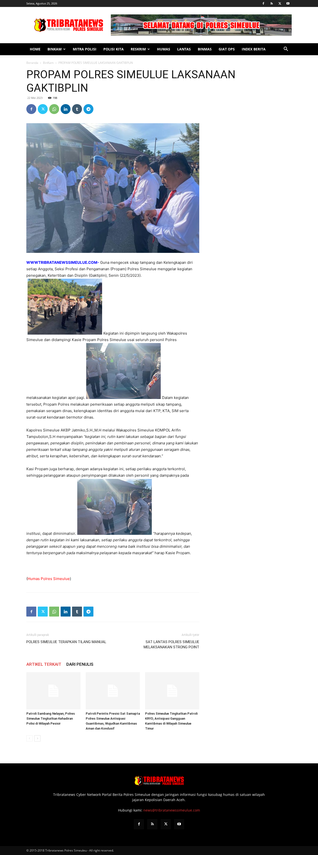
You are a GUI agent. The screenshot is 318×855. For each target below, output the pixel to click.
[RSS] (271, 3)
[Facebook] (263, 3)
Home (35, 49)
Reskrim (138, 49)
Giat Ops (227, 49)
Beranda (32, 63)
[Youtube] (288, 3)
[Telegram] (88, 109)
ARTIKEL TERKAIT (43, 664)
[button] (286, 49)
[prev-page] (29, 738)
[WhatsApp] (54, 109)
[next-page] (37, 738)
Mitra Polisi (84, 49)
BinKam (54, 49)
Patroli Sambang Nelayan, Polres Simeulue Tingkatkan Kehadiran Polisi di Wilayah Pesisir (50, 718)
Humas (163, 49)
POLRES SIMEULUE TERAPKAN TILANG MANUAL (66, 642)
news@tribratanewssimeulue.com (171, 810)
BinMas (205, 49)
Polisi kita (113, 49)
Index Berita (254, 49)
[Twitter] (279, 3)
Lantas (184, 49)
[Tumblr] (77, 109)
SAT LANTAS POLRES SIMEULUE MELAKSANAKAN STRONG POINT (171, 644)
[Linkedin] (66, 109)
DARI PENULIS (79, 664)
